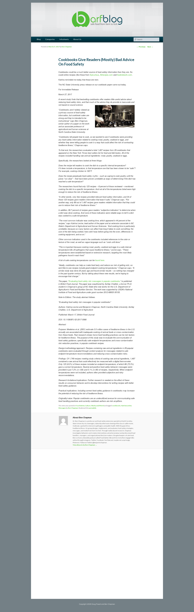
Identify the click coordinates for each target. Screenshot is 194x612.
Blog (39, 39)
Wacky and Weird (97, 406)
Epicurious (94, 74)
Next (150, 47)
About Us (77, 39)
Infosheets (64, 39)
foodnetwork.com (124, 74)
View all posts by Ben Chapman (85, 445)
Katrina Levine (126, 406)
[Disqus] (97, 488)
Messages (62, 408)
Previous (141, 47)
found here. (100, 260)
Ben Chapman (67, 47)
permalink (92, 408)
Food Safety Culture (83, 406)
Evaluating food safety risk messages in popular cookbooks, (94, 281)
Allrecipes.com (106, 74)
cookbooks (116, 406)
